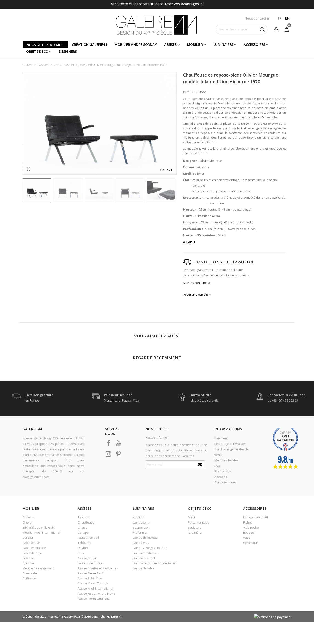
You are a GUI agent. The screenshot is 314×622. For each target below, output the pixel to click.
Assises (170, 44)
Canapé (83, 532)
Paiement (221, 438)
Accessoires (254, 44)
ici (201, 3)
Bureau (28, 537)
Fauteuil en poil (88, 537)
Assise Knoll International (95, 588)
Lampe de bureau (145, 537)
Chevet (27, 522)
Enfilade (28, 558)
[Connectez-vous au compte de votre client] (276, 29)
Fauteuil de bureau (91, 563)
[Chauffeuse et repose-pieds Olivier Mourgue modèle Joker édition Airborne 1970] (28, 168)
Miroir (192, 517)
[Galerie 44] (157, 25)
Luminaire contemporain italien (154, 563)
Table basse (31, 543)
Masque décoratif (255, 517)
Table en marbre (34, 548)
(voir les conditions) (196, 283)
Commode (30, 573)
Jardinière (195, 532)
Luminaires (223, 44)
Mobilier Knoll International (41, 532)
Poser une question (197, 294)
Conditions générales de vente (231, 452)
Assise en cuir (87, 558)
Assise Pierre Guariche (94, 598)
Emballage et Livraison (230, 444)
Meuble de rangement (38, 568)
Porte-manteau (198, 522)
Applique (139, 517)
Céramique (251, 543)
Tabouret (84, 543)
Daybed (83, 548)
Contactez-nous (225, 482)
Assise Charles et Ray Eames (98, 568)
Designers (68, 51)
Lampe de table (143, 568)
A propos (220, 477)
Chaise (82, 527)
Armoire (28, 517)
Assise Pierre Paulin (92, 573)
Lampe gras (141, 543)
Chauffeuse (86, 522)
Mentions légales (226, 460)
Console (28, 563)
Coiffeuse (29, 578)
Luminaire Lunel (144, 558)
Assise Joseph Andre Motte (96, 593)
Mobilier (195, 44)
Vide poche (251, 527)
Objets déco (37, 51)
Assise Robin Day (90, 578)
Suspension (141, 527)
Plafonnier (140, 532)
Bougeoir (249, 532)
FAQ (217, 466)
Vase (246, 537)
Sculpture (194, 527)
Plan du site (222, 471)
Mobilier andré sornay (135, 44)
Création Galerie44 (89, 44)
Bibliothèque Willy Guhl (39, 527)
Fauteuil (83, 517)
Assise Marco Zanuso (93, 583)
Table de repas (33, 553)
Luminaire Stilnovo (146, 553)
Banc (81, 553)
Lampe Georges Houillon (150, 548)
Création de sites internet (40, 616)
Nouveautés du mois (45, 44)
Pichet (247, 522)
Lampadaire (141, 522)
